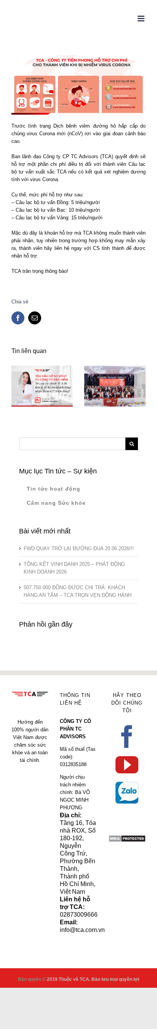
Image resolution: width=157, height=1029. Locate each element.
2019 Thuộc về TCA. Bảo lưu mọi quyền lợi (93, 979)
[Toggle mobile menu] (142, 19)
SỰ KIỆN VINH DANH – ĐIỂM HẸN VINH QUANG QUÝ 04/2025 (103, 366)
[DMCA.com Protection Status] (127, 838)
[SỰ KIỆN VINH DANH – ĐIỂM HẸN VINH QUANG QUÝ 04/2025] (115, 386)
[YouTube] (126, 765)
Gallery (126, 366)
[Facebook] (126, 736)
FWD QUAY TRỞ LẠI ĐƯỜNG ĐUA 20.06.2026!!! (79, 548)
